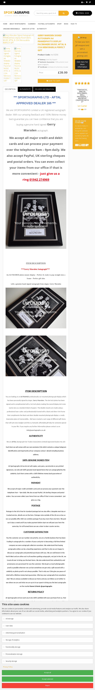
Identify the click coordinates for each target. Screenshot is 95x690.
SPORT (59, 24)
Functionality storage (13, 647)
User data (9, 626)
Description (10, 89)
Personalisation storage (14, 654)
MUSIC (66, 24)
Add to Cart (54, 81)
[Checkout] (90, 2)
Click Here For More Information (82, 64)
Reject (47, 685)
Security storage (11, 661)
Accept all (47, 673)
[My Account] (82, 2)
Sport (16, 12)
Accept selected (47, 679)
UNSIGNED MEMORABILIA (11, 29)
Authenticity (42, 29)
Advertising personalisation (15, 633)
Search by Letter (28, 29)
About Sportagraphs (17, 24)
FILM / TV (74, 24)
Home (5, 24)
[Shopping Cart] (86, 2)
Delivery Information (44, 89)
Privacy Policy (7, 667)
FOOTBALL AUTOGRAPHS (46, 24)
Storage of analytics (12, 640)
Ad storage (9, 619)
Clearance (32, 24)
